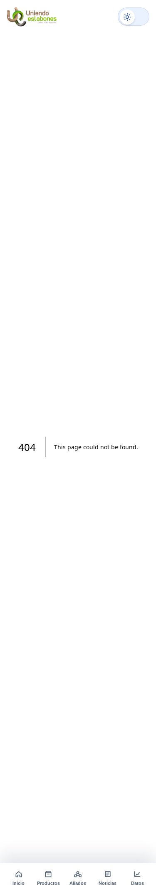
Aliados (77, 883)
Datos (137, 883)
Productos (48, 883)
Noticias (107, 883)
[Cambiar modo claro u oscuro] (133, 16)
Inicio (18, 883)
